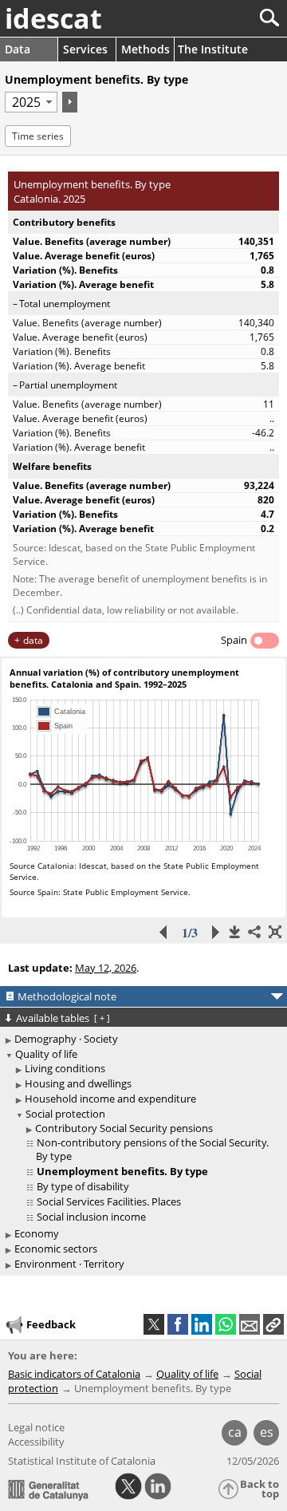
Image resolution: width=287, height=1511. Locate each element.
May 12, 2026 (105, 968)
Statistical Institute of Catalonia (81, 1461)
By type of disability (83, 1186)
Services (85, 49)
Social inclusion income (91, 1216)
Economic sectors (55, 1248)
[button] (273, 1324)
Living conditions (65, 1068)
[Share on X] (154, 1324)
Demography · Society (66, 1039)
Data (17, 49)
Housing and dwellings (78, 1083)
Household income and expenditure (110, 1098)
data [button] (33, 640)
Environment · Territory (69, 1264)
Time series (38, 136)
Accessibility (36, 1441)
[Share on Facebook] (177, 1324)
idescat (53, 18)
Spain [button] (234, 640)
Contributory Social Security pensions (124, 1128)
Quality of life (46, 1054)
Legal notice (36, 1427)
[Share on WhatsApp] (225, 1324)
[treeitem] (146, 1068)
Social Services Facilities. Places (109, 1201)
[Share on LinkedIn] (201, 1324)
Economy (36, 1233)
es (266, 1432)
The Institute (213, 49)
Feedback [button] (51, 1324)
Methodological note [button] (67, 996)
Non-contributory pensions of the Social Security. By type (152, 1149)
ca (235, 1432)
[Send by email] (249, 1324)
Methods (145, 49)
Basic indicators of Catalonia (74, 1374)
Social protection (65, 1114)
